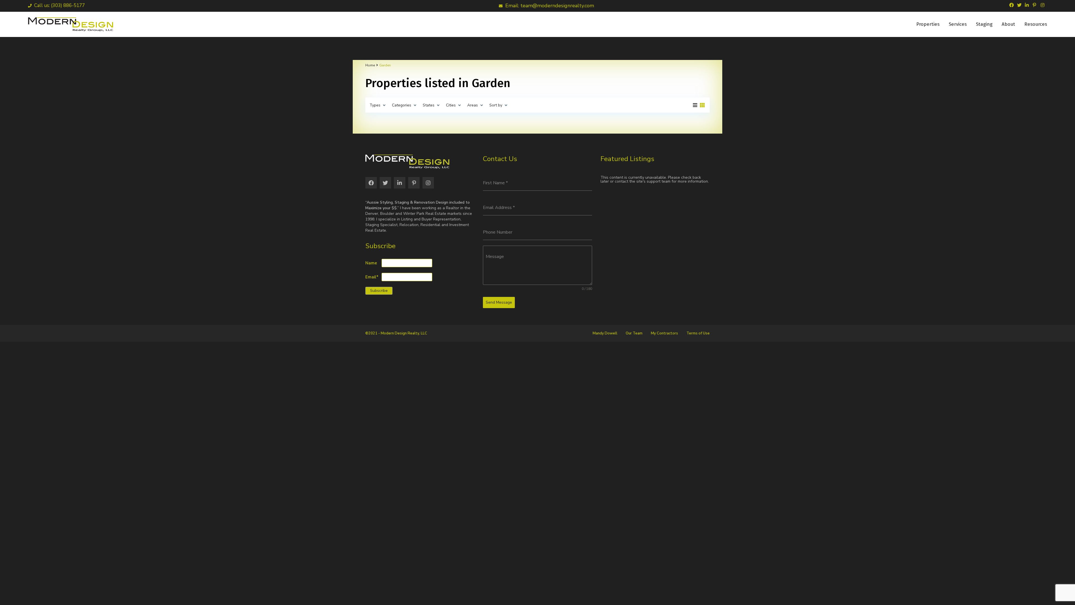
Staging (984, 24)
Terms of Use (698, 333)
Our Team (634, 333)
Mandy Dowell (605, 333)
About (1008, 24)
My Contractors (664, 333)
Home (370, 65)
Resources (1035, 24)
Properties (928, 24)
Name (371, 263)
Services (958, 24)
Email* (371, 277)
